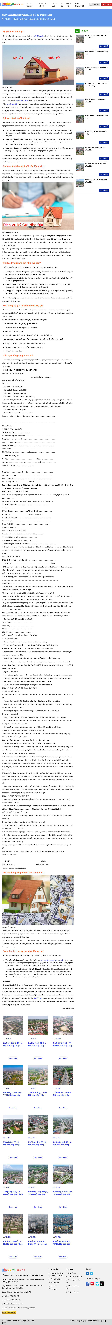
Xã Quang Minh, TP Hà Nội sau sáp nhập (63, 1044)
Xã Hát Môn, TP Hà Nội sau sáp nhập (37, 1044)
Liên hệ (53, 1286)
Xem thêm (13, 1058)
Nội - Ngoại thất (79, 4)
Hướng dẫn (53, 1269)
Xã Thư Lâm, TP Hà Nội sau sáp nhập (37, 1143)
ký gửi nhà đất (11, 104)
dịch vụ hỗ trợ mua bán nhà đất (52, 960)
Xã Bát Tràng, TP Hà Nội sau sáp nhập (37, 1093)
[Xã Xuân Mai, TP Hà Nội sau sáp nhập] (63, 1134)
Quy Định (69, 1269)
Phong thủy (69, 4)
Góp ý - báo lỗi (73, 1292)
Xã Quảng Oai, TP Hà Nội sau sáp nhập (13, 1193)
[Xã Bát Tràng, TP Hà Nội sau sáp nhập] (38, 1084)
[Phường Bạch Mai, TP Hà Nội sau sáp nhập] (63, 1233)
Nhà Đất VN (38, 998)
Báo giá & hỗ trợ (57, 1279)
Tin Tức (61, 4)
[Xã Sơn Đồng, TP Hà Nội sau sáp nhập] (13, 1034)
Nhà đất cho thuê (42, 4)
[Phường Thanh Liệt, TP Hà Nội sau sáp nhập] (13, 1084)
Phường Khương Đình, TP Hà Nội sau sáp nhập (37, 1244)
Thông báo (55, 1282)
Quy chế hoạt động (75, 1276)
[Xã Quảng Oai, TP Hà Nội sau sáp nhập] (13, 1183)
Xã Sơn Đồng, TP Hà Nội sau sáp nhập (12, 1044)
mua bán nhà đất (22, 100)
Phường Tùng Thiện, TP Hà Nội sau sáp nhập (38, 1194)
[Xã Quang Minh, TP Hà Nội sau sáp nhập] (63, 1034)
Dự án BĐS (54, 4)
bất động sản (39, 36)
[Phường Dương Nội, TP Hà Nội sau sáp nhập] (63, 1183)
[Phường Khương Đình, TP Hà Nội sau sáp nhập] (38, 1233)
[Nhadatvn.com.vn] (12, 6)
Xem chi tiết (104, 46)
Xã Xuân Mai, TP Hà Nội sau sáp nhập (62, 1143)
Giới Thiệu (72, 1273)
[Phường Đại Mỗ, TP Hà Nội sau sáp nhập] (13, 1233)
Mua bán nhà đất (30, 4)
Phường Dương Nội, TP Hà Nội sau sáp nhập (62, 1194)
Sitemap (54, 1289)
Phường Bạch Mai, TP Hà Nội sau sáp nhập (62, 1244)
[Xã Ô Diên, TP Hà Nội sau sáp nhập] (13, 1134)
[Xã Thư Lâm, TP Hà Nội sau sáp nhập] (38, 1134)
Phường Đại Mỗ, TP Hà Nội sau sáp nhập (13, 1242)
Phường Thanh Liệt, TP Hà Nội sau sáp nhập (12, 1095)
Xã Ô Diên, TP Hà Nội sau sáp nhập (11, 1143)
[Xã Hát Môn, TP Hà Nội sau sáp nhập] (38, 1034)
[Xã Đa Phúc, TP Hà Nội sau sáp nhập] (63, 1084)
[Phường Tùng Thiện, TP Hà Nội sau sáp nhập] (38, 1183)
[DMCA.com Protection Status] (9, 1313)
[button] (90, 4)
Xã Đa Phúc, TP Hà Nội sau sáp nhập (62, 1093)
